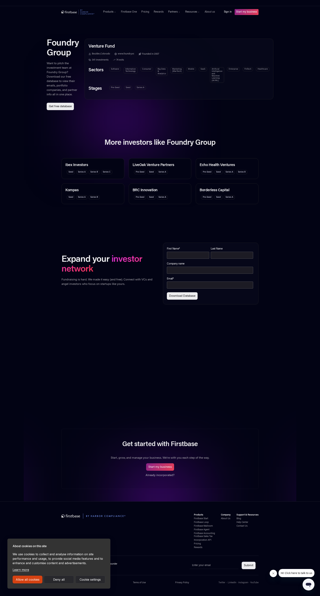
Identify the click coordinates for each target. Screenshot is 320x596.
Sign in (228, 12)
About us (210, 12)
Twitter (222, 583)
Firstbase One (129, 12)
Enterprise (233, 69)
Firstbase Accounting (204, 533)
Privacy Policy (182, 583)
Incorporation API (202, 540)
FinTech (247, 69)
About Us (225, 519)
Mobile (191, 69)
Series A (140, 88)
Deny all (59, 579)
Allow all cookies (27, 579)
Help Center (242, 522)
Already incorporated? (160, 475)
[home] (77, 12)
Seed (128, 88)
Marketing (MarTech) (177, 70)
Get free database (60, 106)
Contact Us (242, 526)
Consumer (146, 69)
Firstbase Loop (201, 522)
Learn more (21, 570)
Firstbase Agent (201, 530)
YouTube (254, 583)
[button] (109, 12)
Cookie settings (90, 579)
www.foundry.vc (126, 54)
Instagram (243, 583)
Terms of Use (139, 583)
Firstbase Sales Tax (203, 536)
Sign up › (171, 3)
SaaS (203, 69)
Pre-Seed (115, 88)
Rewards (159, 12)
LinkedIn (232, 583)
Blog (238, 519)
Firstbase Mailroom (203, 526)
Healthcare (263, 69)
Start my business (246, 12)
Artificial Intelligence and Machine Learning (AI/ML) (217, 75)
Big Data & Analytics (162, 71)
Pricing (145, 12)
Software (115, 69)
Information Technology (130, 70)
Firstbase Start (201, 519)
